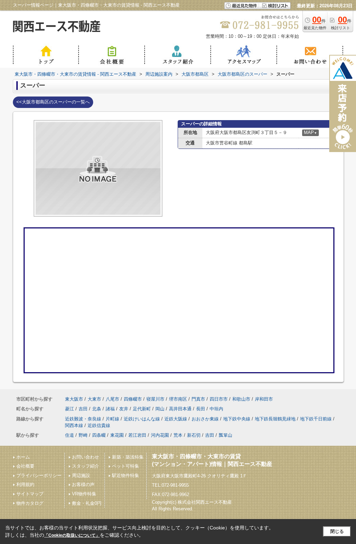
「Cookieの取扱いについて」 (72, 535)
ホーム (23, 457)
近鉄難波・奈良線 (83, 418)
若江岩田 (137, 435)
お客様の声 (83, 484)
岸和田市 (264, 399)
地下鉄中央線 (236, 418)
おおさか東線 (205, 418)
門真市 (198, 399)
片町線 (112, 418)
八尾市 (112, 399)
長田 (200, 408)
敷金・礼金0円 (87, 503)
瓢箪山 (225, 435)
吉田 (83, 408)
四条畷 (99, 435)
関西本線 (74, 425)
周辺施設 (81, 475)
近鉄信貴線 (99, 425)
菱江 (69, 408)
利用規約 (25, 484)
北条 (96, 408)
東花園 (117, 435)
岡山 (159, 408)
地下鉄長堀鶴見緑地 (275, 418)
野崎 (83, 435)
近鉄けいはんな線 (142, 418)
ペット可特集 (125, 466)
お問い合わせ (85, 457)
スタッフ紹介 (85, 466)
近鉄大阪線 (175, 418)
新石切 (194, 435)
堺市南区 (178, 399)
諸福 (110, 408)
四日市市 (219, 399)
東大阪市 (74, 399)
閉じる (337, 531)
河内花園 (160, 435)
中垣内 (216, 408)
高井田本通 (180, 408)
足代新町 (142, 408)
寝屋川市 (155, 399)
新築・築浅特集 (128, 457)
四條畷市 (133, 399)
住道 (69, 435)
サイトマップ (29, 493)
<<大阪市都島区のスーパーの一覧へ (53, 101)
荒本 (178, 435)
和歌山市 (241, 399)
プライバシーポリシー (39, 475)
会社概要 (25, 466)
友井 (123, 408)
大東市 (94, 399)
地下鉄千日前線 (316, 418)
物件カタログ (29, 503)
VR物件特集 (84, 493)
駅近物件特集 (125, 475)
